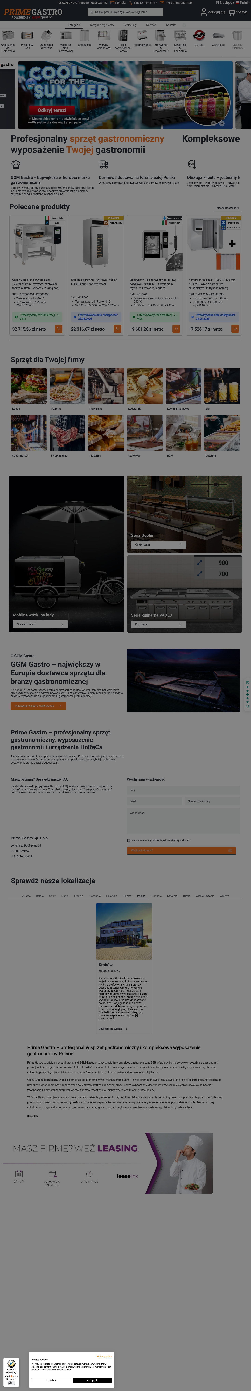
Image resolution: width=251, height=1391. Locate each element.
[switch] (11, 1383)
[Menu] (17, 1360)
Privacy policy (104, 1356)
